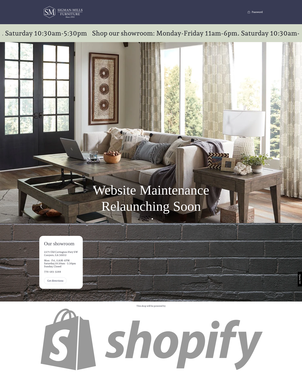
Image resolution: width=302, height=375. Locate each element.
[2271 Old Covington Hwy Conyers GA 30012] (151, 262)
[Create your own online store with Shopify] (151, 370)
